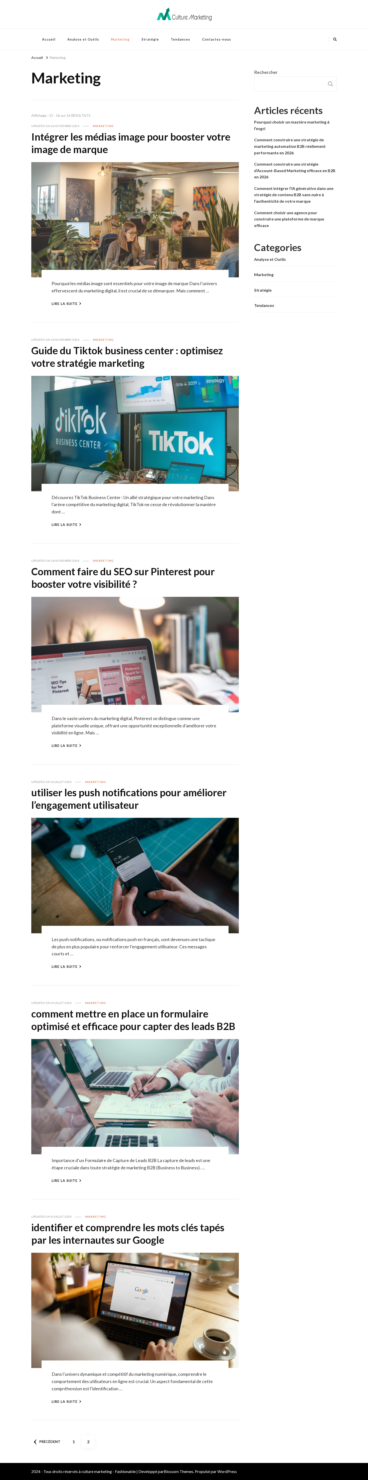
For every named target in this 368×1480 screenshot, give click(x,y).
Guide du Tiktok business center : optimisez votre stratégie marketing (127, 357)
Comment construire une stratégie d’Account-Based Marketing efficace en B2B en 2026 (294, 170)
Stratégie (150, 39)
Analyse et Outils (83, 39)
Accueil (49, 39)
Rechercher (266, 72)
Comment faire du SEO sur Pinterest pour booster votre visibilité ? (123, 577)
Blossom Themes (178, 1471)
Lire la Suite (65, 303)
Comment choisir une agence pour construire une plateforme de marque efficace (289, 219)
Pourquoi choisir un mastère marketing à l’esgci (291, 125)
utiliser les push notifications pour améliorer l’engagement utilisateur (129, 798)
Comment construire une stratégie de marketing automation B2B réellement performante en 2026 (290, 146)
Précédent (49, 1441)
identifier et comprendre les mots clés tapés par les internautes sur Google (127, 1233)
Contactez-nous (216, 39)
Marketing (120, 39)
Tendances (180, 39)
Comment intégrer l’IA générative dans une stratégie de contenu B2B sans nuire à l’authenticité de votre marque (293, 194)
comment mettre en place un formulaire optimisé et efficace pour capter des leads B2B (133, 1020)
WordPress (227, 1471)
